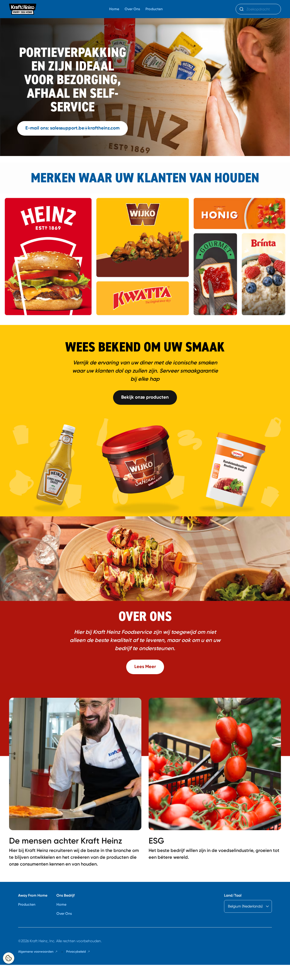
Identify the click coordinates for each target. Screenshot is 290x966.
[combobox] (258, 9)
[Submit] (241, 9)
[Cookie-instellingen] (8, 958)
